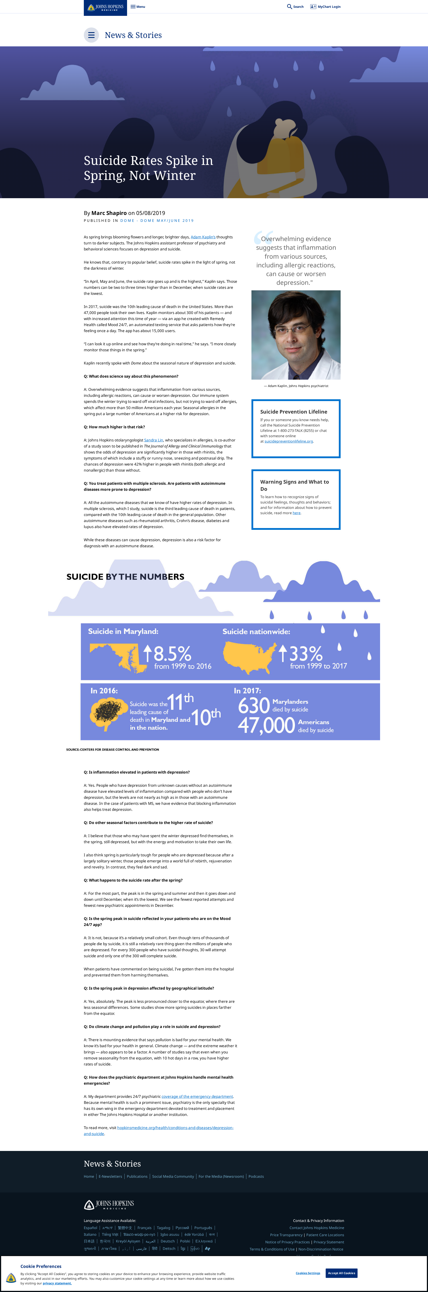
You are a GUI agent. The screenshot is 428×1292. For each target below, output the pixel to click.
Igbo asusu (169, 1234)
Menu (137, 8)
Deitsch (169, 1248)
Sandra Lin (153, 440)
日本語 (89, 1241)
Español (90, 1227)
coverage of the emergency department (197, 1096)
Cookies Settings (308, 1273)
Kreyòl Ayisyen (128, 1241)
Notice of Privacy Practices (287, 1242)
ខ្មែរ (183, 1248)
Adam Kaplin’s (203, 236)
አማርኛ (108, 1227)
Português (203, 1227)
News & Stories (133, 34)
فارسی (141, 1248)
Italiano (90, 1234)
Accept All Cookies (341, 1273)
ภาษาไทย (109, 1248)
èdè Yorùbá (194, 1234)
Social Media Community (173, 1176)
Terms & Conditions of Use (272, 1249)
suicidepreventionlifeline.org (289, 441)
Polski (185, 1241)
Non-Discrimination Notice (320, 1249)
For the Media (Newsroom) (221, 1176)
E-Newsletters (110, 1176)
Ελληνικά (204, 1241)
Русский (182, 1227)
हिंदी (154, 1248)
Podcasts (256, 1176)
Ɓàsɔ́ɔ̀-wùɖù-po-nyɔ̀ (139, 1234)
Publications (137, 1176)
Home (89, 1176)
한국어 (105, 1241)
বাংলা (212, 1234)
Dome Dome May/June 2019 (157, 220)
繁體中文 (125, 1227)
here (296, 512)
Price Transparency (286, 1234)
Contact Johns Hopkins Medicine (317, 1227)
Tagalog (163, 1227)
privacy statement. (57, 1283)
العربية (150, 1241)
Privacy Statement (329, 1242)
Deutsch (168, 1241)
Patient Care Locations (325, 1234)
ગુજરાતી (90, 1248)
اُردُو (126, 1248)
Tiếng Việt (110, 1234)
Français (145, 1227)
